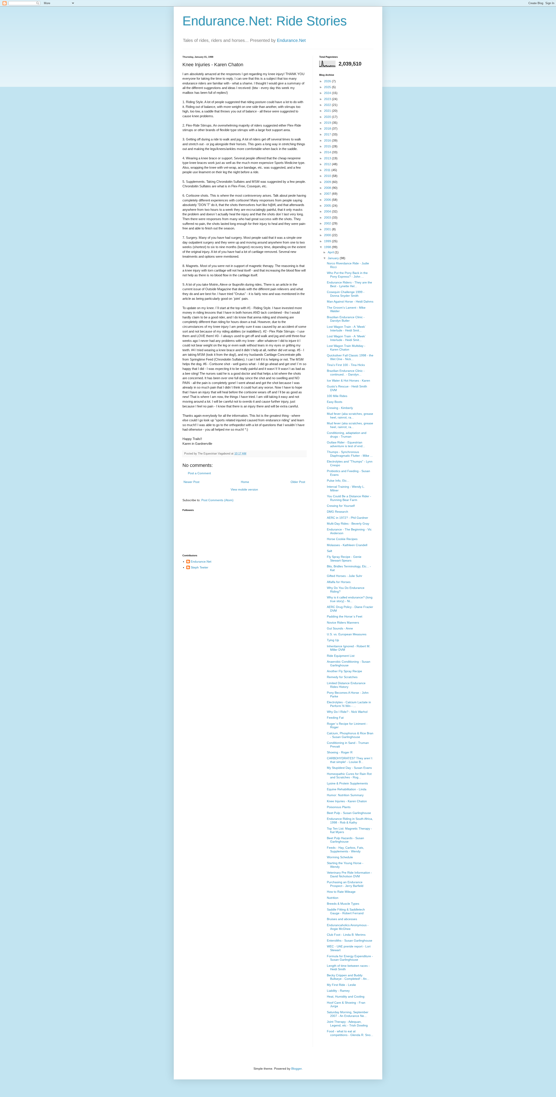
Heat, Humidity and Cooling (345, 996)
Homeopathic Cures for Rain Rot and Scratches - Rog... (349, 775)
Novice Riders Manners (343, 622)
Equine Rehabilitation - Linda (346, 789)
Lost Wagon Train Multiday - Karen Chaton (346, 347)
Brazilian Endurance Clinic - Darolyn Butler (346, 319)
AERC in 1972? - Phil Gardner (347, 517)
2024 (328, 93)
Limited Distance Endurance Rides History (346, 685)
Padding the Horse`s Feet (344, 616)
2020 (328, 117)
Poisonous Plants (339, 807)
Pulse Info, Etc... (338, 480)
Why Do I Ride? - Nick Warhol (347, 711)
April (331, 252)
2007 (328, 193)
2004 (328, 211)
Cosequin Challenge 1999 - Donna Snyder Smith (345, 293)
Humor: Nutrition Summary (345, 795)
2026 (328, 81)
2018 (328, 128)
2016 (328, 140)
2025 (328, 87)
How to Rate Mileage (341, 891)
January (334, 258)
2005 (328, 205)
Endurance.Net (291, 40)
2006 (328, 199)
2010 (328, 176)
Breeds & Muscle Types (343, 903)
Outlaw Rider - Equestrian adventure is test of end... (346, 444)
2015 (328, 146)
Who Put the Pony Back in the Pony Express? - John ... (347, 274)
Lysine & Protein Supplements (347, 783)
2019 (328, 122)
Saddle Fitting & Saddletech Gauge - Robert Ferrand (346, 911)
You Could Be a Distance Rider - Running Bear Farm (349, 498)
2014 (328, 152)
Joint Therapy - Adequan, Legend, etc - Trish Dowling (347, 1023)
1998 (328, 247)
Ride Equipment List (340, 655)
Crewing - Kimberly (340, 408)
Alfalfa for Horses (339, 582)
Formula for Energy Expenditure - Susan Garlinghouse (350, 958)
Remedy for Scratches (342, 677)
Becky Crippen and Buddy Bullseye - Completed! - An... (348, 977)
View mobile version (244, 489)
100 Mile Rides (337, 396)
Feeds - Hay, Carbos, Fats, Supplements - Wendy (345, 849)
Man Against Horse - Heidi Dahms (350, 301)
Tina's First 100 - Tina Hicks (346, 365)
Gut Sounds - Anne (340, 628)
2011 (327, 170)
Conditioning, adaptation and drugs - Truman (346, 434)
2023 (328, 99)
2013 (328, 158)
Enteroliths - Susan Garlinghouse (349, 940)
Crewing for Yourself (341, 505)
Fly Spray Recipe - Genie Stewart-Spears (344, 558)
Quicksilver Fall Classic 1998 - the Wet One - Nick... (350, 357)
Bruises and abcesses (342, 919)
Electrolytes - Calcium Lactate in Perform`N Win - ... (349, 704)
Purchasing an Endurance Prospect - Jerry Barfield (345, 884)
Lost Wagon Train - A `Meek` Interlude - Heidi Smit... (346, 328)
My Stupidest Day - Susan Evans (349, 767)
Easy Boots (334, 402)
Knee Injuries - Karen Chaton (347, 801)
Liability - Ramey (338, 990)
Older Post (298, 482)
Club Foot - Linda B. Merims (346, 934)
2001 (328, 229)
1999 (328, 241)
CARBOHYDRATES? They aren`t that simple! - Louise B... (349, 760)
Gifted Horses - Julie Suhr (344, 576)
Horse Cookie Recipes (342, 539)
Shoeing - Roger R (339, 752)
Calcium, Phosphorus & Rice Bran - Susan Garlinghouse (350, 735)
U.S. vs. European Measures (346, 634)
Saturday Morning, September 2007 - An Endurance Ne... (347, 1014)
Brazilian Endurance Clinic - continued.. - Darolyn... (346, 372)
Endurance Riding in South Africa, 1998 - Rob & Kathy (350, 820)
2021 (328, 110)
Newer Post (191, 482)
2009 (328, 182)
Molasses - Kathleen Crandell (347, 545)
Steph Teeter (199, 567)
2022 (328, 105)
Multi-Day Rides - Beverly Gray (348, 523)
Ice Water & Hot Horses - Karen (348, 380)
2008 (328, 187)
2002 (328, 223)
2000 (328, 235)
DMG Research (337, 511)
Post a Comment (199, 473)
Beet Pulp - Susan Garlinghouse (349, 813)
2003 (328, 217)
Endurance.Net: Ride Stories (264, 21)
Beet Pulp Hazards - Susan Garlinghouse (345, 839)
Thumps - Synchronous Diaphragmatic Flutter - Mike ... (350, 453)
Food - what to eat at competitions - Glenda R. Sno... (350, 1033)
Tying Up (333, 640)
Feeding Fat (335, 717)
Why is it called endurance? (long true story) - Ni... (349, 599)
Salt (329, 551)
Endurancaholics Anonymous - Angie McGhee (348, 927)
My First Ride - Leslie (341, 985)
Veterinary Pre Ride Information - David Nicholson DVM (349, 874)
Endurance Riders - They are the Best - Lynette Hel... (349, 284)
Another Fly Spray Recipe (344, 671)
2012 (328, 164)
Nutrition (332, 897)
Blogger (296, 1068)
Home (245, 482)
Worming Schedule (340, 857)
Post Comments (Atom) (217, 500)
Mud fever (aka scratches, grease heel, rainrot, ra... (350, 415)
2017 (328, 134)
